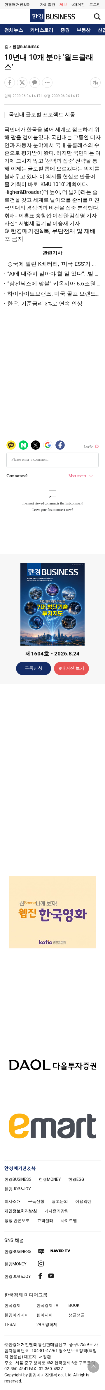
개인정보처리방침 (20, 1211)
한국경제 (12, 1305)
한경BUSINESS (26, 47)
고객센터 (45, 1220)
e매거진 (78, 4)
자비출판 (47, 4)
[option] (52, 912)
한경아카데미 (16, 1315)
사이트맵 (69, 1220)
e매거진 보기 (71, 668)
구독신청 (33, 668)
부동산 (84, 30)
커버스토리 (41, 30)
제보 (63, 4)
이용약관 (83, 1201)
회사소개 (12, 1201)
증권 (65, 30)
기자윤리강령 (56, 1211)
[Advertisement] (52, 779)
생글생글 (77, 1315)
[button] (95, 4)
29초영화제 (46, 1324)
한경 (18, 1179)
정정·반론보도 (17, 1220)
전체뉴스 (13, 30)
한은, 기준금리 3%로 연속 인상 (45, 303)
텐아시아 (44, 1315)
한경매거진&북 (17, 4)
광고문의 (60, 1201)
